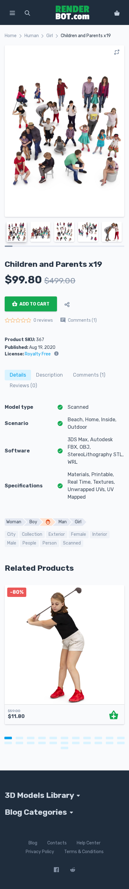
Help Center (89, 843)
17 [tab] (64, 743)
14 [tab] (30, 743)
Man (63, 522)
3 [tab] (30, 738)
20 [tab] (98, 743)
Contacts (57, 843)
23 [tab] (64, 748)
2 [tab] (19, 738)
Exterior (57, 534)
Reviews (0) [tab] (23, 385)
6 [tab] (64, 738)
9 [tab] (98, 738)
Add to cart (33, 304)
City (11, 534)
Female (78, 534)
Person (50, 543)
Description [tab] (49, 375)
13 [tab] (19, 743)
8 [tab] (87, 738)
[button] (12, 12)
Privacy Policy (40, 851)
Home (11, 35)
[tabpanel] (64, 657)
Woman (13, 522)
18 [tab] (76, 743)
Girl (49, 35)
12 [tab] (8, 743)
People (29, 543)
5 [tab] (53, 738)
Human (31, 35)
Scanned (72, 543)
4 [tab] (42, 738)
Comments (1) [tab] (89, 375)
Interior (99, 534)
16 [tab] (53, 743)
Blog (32, 843)
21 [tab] (109, 743)
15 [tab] (42, 743)
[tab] (18, 375)
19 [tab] (87, 743)
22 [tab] (121, 743)
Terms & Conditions (84, 851)
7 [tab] (76, 738)
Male (11, 543)
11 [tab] (121, 738)
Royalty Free (38, 354)
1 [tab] (8, 738)
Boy (33, 522)
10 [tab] (109, 738)
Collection (32, 534)
